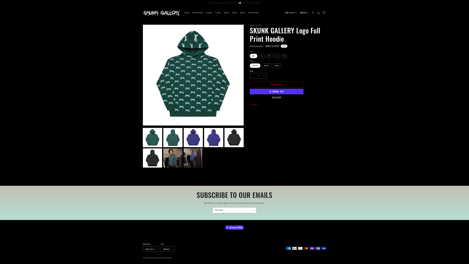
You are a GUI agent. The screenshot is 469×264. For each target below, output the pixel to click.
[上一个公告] (143, 2)
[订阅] (253, 210)
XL (285, 56)
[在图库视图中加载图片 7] (172, 158)
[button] (313, 12)
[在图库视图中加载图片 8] (193, 158)
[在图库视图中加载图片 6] (152, 158)
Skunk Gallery (154, 258)
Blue (277, 66)
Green (255, 66)
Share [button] (255, 104)
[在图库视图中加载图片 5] (234, 137)
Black (266, 66)
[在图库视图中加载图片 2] (172, 137)
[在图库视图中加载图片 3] (193, 137)
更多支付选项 (276, 97)
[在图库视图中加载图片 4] (213, 137)
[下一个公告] (325, 2)
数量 (251, 71)
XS (253, 56)
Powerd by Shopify (165, 258)
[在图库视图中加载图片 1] (152, 137)
